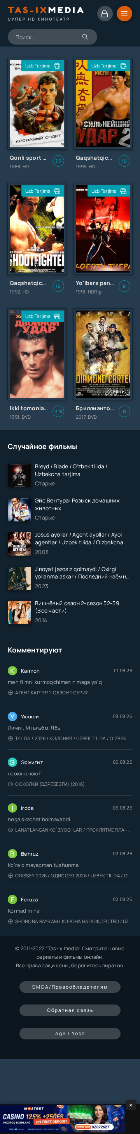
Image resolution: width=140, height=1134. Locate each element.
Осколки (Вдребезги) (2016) (50, 784)
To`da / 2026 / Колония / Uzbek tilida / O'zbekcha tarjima (73, 738)
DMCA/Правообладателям (70, 987)
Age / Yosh (70, 1033)
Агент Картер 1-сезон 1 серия (52, 692)
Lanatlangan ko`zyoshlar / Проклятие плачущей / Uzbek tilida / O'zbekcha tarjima (73, 830)
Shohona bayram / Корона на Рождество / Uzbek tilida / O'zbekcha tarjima (73, 921)
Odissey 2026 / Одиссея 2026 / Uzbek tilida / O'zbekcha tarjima (73, 875)
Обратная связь (70, 1010)
